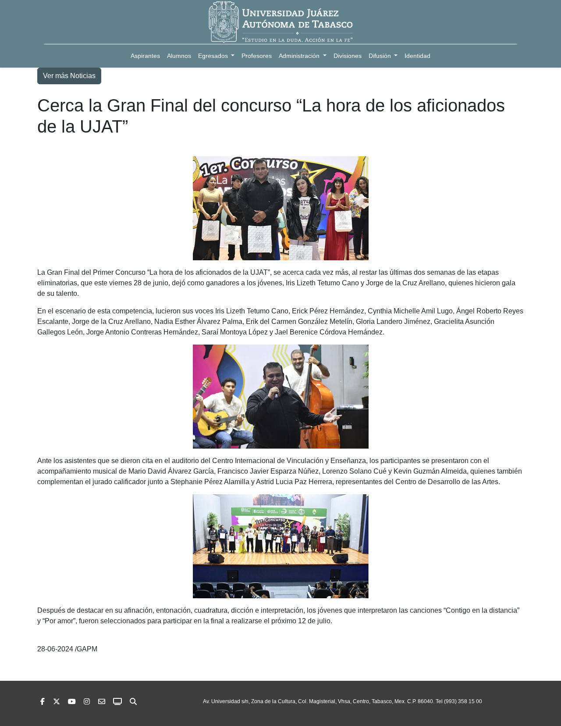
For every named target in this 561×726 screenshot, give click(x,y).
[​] (87, 701)
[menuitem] (145, 56)
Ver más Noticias (69, 75)
